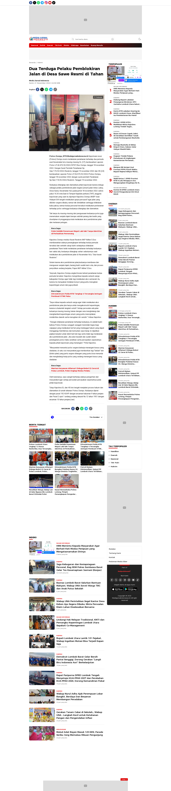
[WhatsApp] (46, 89)
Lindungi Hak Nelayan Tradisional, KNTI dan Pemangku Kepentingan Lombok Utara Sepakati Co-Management (80, 622)
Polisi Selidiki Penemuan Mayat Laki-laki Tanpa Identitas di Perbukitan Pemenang (76, 232)
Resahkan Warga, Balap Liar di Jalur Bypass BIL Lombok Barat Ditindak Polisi (41, 492)
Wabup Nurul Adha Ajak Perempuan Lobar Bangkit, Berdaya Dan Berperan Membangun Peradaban (79, 696)
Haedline (115, 451)
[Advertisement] (38, 188)
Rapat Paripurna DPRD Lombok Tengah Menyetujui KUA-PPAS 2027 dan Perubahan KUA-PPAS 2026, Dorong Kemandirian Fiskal (80, 678)
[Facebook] (37, 89)
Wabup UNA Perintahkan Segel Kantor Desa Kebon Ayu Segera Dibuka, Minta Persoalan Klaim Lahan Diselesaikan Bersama (80, 604)
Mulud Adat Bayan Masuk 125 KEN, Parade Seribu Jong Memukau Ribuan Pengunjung (79, 733)
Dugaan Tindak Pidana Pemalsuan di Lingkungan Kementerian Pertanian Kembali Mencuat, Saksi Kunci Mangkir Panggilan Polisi (126, 160)
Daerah (114, 455)
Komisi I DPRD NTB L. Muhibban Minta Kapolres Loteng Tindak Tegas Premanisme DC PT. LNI (125, 125)
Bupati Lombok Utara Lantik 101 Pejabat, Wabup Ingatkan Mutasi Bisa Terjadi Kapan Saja (80, 641)
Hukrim (40, 62)
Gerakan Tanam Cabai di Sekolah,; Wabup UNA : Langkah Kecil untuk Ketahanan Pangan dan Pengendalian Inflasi (79, 715)
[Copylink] (55, 89)
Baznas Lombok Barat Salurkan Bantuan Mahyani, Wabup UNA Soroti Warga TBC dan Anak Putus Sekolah (78, 585)
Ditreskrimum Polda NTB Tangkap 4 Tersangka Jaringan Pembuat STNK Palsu (76, 295)
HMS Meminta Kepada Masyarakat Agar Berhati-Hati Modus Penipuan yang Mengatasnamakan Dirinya (78, 548)
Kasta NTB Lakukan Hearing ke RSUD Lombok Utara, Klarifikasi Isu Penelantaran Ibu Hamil (127, 113)
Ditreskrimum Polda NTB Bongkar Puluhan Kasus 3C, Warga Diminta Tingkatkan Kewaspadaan (66, 470)
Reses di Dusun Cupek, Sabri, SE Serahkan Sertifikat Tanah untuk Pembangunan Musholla (126, 136)
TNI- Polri (115, 463)
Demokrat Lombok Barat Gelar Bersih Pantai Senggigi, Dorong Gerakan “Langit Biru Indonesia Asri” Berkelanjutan (78, 659)
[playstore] (131, 589)
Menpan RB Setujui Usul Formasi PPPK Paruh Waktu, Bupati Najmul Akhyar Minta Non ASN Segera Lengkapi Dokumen (125, 171)
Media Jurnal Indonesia (39, 81)
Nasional (114, 459)
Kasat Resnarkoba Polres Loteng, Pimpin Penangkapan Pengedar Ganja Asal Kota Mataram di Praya (66, 494)
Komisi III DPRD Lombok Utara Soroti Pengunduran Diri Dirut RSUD (126, 192)
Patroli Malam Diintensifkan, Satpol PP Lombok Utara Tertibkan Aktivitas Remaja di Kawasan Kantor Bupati (91, 471)
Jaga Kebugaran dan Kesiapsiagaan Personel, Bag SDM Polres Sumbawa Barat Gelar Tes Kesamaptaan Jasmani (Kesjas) (79, 567)
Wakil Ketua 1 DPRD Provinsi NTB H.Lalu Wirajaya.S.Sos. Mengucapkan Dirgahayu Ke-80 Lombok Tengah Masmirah (127, 182)
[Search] (112, 39)
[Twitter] (42, 89)
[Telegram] (51, 89)
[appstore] (117, 589)
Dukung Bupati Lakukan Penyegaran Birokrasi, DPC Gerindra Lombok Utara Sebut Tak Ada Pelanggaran (126, 103)
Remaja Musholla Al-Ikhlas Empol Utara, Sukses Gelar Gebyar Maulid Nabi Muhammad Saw (125, 148)
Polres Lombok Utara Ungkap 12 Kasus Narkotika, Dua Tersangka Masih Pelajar (40, 447)
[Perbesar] (66, 150)
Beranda (32, 62)
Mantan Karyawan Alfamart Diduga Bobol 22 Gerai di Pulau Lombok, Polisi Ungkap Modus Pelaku (75, 369)
